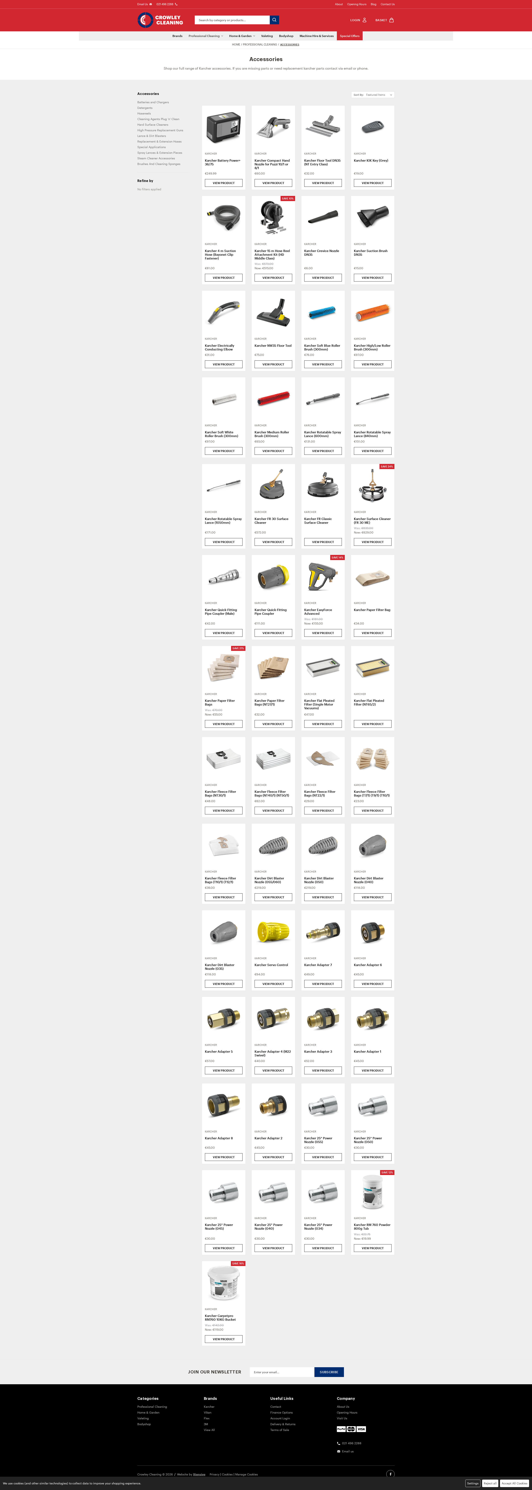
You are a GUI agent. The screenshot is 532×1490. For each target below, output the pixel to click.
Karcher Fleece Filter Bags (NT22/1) (319, 793)
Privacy (214, 1474)
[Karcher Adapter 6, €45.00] (372, 932)
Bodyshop (286, 36)
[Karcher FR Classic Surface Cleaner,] (323, 485)
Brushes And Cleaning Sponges (158, 164)
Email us (348, 1451)
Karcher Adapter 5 (219, 1051)
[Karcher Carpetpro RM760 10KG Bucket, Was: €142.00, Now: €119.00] (223, 1283)
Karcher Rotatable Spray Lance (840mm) (372, 434)
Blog (373, 4)
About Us (343, 1406)
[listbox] (380, 95)
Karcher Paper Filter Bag (372, 610)
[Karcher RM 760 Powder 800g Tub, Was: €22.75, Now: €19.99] (372, 1192)
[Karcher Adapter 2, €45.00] (273, 1105)
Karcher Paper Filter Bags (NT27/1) (269, 702)
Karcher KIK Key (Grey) (371, 160)
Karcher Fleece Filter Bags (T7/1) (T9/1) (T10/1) (372, 793)
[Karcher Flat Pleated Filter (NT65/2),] (372, 667)
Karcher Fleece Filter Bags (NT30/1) (220, 793)
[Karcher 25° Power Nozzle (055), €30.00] (323, 1105)
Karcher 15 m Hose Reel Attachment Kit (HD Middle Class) (272, 254)
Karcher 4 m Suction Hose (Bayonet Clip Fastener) (220, 254)
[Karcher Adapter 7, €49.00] (323, 932)
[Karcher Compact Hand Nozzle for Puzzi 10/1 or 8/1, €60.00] (273, 127)
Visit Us (342, 1418)
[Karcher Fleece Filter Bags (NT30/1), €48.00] (223, 758)
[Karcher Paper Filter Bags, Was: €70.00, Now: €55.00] (223, 667)
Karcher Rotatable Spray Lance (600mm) (322, 434)
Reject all (490, 1483)
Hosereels (144, 113)
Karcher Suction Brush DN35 (371, 252)
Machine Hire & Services (317, 36)
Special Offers (350, 36)
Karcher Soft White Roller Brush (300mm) (221, 434)
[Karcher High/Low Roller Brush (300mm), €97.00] (372, 312)
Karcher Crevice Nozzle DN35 (321, 252)
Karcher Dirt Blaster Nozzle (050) (319, 880)
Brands (177, 36)
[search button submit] (274, 20)
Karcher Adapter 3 (318, 1051)
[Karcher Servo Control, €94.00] (273, 932)
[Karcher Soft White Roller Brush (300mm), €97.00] (223, 399)
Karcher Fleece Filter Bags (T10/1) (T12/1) (220, 880)
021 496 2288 (164, 4)
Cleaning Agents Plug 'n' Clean (158, 119)
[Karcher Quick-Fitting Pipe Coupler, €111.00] (273, 576)
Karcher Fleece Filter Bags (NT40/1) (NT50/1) (272, 793)
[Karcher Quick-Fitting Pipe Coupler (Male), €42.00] (223, 576)
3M (206, 1424)
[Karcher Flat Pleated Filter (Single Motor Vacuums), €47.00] (323, 667)
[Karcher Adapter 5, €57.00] (223, 1018)
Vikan (207, 1412)
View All (209, 1430)
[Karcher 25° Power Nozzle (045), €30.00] (223, 1192)
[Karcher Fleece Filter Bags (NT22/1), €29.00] (323, 758)
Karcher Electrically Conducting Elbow (219, 347)
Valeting (267, 36)
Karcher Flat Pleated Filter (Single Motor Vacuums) (319, 704)
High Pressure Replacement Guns (160, 130)
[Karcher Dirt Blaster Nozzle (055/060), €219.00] (273, 845)
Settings (473, 1483)
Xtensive (199, 1474)
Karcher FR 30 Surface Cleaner (271, 520)
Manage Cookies (246, 1474)
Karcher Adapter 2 (268, 1138)
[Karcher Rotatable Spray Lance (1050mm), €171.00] (223, 485)
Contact (275, 1406)
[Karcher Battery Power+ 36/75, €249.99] (223, 127)
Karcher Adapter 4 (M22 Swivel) (273, 1053)
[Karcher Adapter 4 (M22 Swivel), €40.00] (273, 1018)
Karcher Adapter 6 (368, 965)
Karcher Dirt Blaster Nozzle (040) (368, 880)
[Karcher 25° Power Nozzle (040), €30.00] (273, 1192)
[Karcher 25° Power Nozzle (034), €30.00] (323, 1192)
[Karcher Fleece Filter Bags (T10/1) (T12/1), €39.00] (223, 845)
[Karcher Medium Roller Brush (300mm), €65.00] (273, 399)
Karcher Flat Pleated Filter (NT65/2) (369, 702)
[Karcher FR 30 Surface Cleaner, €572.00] (273, 485)
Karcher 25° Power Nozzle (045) (219, 1226)
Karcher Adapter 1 (367, 1051)
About (339, 4)
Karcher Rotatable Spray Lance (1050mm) (223, 520)
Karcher (209, 1406)
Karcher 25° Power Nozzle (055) (318, 1140)
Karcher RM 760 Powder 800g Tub (372, 1226)
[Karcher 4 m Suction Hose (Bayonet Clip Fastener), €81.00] (223, 217)
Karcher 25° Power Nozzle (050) (368, 1140)
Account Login (280, 1418)
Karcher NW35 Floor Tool (273, 345)
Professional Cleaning (204, 36)
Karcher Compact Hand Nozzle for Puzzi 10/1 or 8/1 (272, 164)
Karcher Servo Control (271, 965)
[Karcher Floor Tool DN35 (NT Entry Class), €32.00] (323, 127)
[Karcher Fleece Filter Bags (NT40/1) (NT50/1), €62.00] (273, 758)
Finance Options (281, 1412)
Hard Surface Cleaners (152, 124)
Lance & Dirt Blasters (151, 136)
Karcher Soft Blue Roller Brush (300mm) (322, 347)
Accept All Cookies (514, 1483)
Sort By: (359, 94)
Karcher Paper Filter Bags (220, 702)
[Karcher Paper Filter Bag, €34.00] (372, 576)
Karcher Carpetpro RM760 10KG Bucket (220, 1317)
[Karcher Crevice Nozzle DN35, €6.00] (323, 217)
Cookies (227, 1474)
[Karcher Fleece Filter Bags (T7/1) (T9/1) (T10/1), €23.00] (372, 758)
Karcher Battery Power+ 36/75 (222, 162)
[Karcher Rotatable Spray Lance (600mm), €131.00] (323, 399)
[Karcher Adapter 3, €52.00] (323, 1018)
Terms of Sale (279, 1430)
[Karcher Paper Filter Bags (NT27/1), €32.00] (273, 667)
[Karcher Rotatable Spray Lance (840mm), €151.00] (372, 399)
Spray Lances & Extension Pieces (159, 152)
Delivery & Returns (283, 1424)
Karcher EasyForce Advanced (318, 611)
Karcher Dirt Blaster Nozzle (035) (219, 966)
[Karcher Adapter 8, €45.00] (223, 1105)
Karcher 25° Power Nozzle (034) (318, 1226)
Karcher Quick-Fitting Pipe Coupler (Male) (221, 611)
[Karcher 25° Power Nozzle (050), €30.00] (372, 1105)
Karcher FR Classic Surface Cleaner (318, 520)
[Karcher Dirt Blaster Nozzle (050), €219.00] (323, 845)
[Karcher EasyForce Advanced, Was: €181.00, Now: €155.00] (323, 576)
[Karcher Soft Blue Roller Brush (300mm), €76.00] (323, 312)
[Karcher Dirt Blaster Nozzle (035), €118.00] (223, 932)
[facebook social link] (390, 1474)
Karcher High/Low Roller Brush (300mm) (372, 347)
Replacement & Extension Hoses (159, 141)
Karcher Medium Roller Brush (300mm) (272, 434)
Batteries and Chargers (153, 102)
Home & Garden (240, 36)
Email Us (142, 4)
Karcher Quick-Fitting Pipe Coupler (271, 611)
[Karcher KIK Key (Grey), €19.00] (372, 127)
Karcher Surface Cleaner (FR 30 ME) (372, 520)
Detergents (145, 107)
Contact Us (388, 4)
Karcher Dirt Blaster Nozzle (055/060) (269, 880)
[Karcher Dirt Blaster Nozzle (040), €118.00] (372, 845)
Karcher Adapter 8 (219, 1138)
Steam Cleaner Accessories (156, 158)
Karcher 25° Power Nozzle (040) (269, 1226)
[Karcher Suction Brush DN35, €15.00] (372, 217)
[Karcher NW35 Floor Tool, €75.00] (273, 312)
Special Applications (151, 147)
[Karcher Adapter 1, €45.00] (372, 1018)
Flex (206, 1418)
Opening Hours (356, 4)
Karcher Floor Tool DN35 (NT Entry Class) (322, 162)
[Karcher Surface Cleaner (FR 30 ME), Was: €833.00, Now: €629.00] (372, 485)
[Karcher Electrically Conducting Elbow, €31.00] (223, 312)
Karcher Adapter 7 (318, 965)
